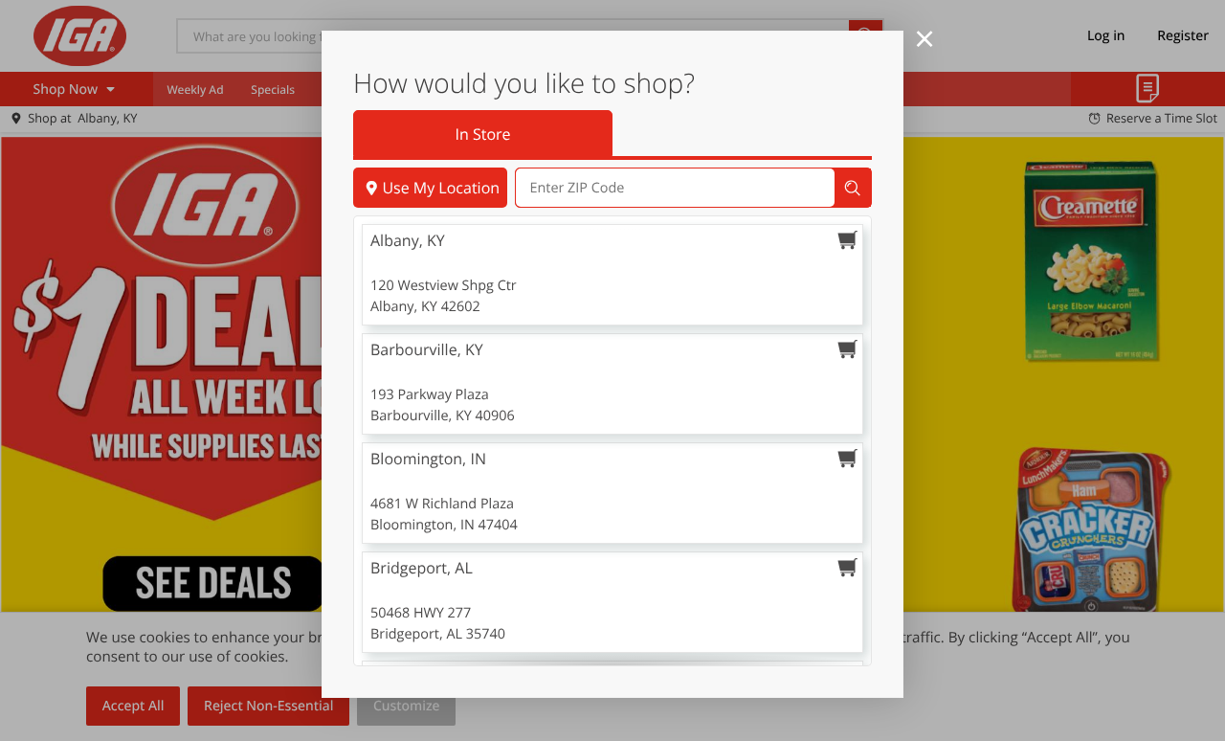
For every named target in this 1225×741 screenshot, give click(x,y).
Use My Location (441, 187)
